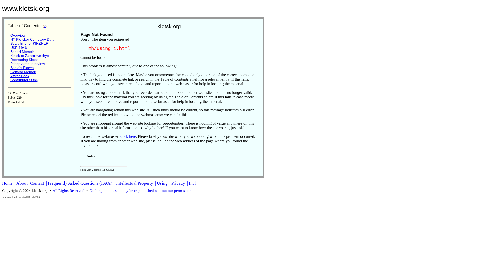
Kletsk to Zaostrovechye (29, 56)
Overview (17, 35)
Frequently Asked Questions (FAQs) (80, 183)
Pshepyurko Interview (27, 64)
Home (7, 183)
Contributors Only (24, 80)
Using (162, 183)
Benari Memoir (22, 52)
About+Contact (30, 183)
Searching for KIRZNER (29, 43)
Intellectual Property (134, 183)
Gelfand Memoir (23, 72)
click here (128, 136)
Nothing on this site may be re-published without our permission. (141, 191)
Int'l (192, 183)
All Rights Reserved (68, 191)
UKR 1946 (18, 48)
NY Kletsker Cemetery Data (32, 39)
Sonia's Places (22, 68)
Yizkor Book (19, 76)
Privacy (178, 183)
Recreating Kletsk (24, 60)
